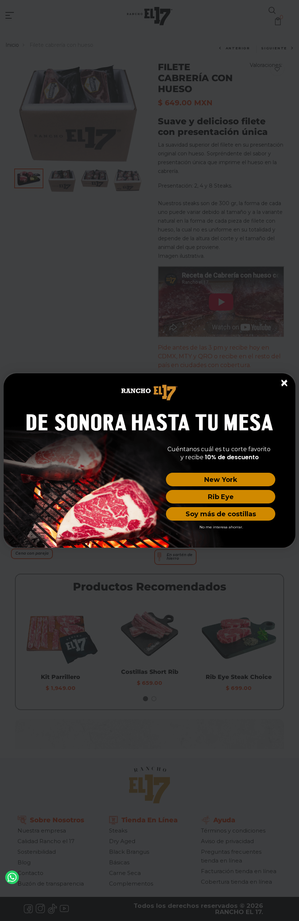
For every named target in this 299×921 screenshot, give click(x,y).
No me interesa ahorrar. (221, 527)
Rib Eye (221, 497)
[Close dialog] (284, 382)
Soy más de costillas (221, 514)
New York (220, 480)
